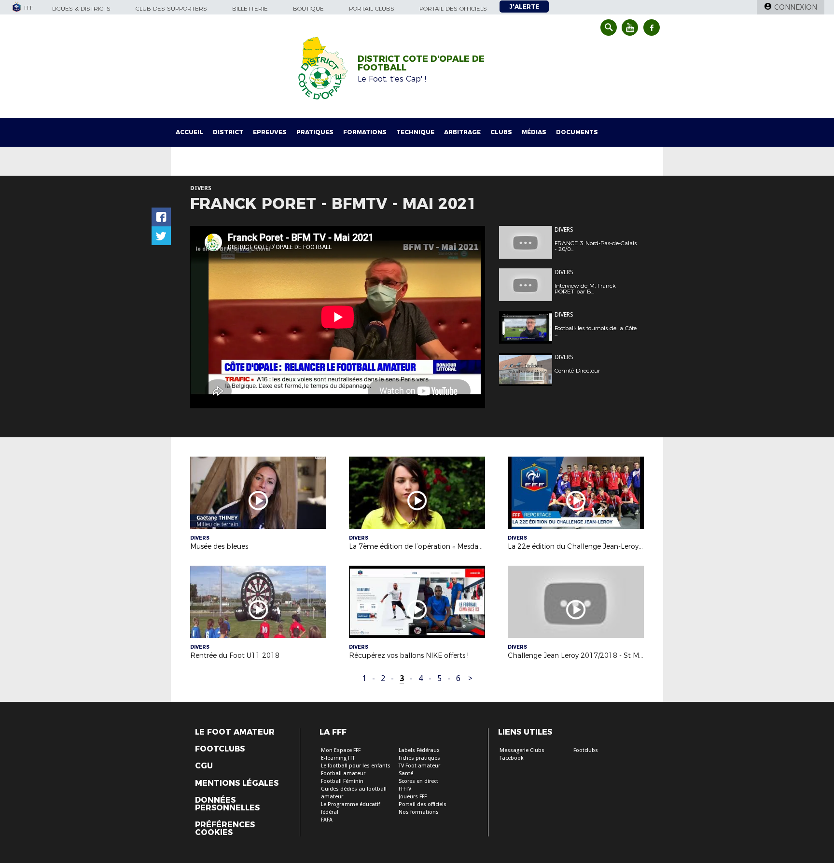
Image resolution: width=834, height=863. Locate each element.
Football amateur (343, 773)
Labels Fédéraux (419, 750)
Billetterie (250, 8)
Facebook (512, 758)
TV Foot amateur (419, 766)
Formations (365, 132)
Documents (577, 132)
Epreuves (270, 132)
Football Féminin (342, 781)
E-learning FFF (338, 758)
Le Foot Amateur (235, 732)
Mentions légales (236, 783)
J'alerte (524, 6)
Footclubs (220, 749)
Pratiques (315, 132)
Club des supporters (171, 8)
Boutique (308, 8)
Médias (534, 132)
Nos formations (419, 812)
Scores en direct (418, 781)
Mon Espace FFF (341, 750)
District (228, 132)
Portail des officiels (453, 8)
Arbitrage (462, 132)
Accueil (189, 132)
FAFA (327, 820)
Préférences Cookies (225, 828)
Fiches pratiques (419, 758)
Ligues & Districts (81, 8)
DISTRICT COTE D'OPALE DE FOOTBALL (421, 63)
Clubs (501, 132)
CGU (204, 766)
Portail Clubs (371, 8)
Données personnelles (227, 804)
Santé (406, 773)
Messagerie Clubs (522, 750)
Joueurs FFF (413, 796)
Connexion (795, 7)
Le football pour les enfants (355, 766)
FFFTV (405, 789)
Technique (415, 132)
